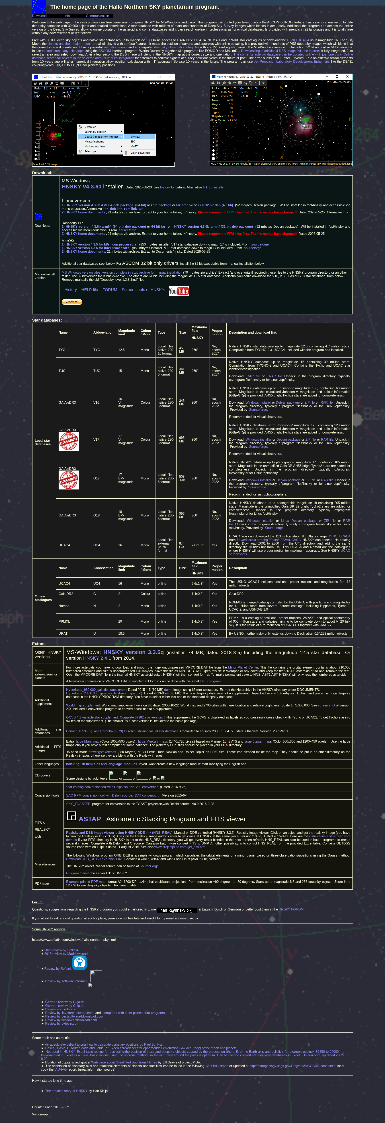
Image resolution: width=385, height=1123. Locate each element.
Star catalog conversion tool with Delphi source (101, 787)
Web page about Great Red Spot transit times (124, 1062)
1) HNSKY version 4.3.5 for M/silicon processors (99, 244)
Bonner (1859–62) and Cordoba (90, 731)
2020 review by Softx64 (61, 950)
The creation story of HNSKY (66, 1091)
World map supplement (83, 705)
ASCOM (104, 51)
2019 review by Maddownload (66, 954)
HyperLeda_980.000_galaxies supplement (96, 690)
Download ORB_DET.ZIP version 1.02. (94, 859)
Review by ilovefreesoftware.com (69, 1013)
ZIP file (310, 402)
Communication (97, 16)
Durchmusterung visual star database (151, 731)
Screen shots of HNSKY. (143, 289)
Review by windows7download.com (71, 1020)
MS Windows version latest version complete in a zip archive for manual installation (122, 272)
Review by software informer (66, 981)
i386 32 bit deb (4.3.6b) (215, 205)
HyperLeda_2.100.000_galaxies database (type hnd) (104, 693)
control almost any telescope (63, 51)
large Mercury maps (153, 741)
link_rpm (123, 209)
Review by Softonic (58, 968)
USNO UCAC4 (298, 40)
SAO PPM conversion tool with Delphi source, (100, 795)
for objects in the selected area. (79, 58)
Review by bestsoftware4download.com (74, 1016)
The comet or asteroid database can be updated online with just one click (287, 54)
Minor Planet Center (243, 667)
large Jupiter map (257, 741)
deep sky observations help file (176, 47)
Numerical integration (118, 58)
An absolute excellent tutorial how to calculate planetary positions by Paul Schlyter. (104, 1044)
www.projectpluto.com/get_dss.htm (179, 847)
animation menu (115, 47)
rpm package (161, 205)
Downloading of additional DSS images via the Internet (280, 51)
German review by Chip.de (64, 1005)
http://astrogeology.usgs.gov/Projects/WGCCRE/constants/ (293, 1066)
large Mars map (87, 741)
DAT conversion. (147, 795)
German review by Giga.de (64, 1002)
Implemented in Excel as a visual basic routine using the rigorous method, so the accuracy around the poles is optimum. (129, 1055)
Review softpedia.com (61, 1009)
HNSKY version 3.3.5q (133, 652)
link (345, 212)
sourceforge (127, 230)
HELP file (89, 289)
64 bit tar (158, 226)
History (70, 289)
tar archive (184, 205)
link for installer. (214, 187)
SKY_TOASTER (78, 804)
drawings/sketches (102, 752)
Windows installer (258, 402)
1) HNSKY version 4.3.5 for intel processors (95, 248)
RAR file (253, 376)
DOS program (210, 681)
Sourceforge (258, 409)
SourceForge (149, 866)
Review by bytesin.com (62, 1023)
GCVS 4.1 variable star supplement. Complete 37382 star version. (114, 717)
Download (39, 16)
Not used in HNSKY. (60, 1051)
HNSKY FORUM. (292, 909)
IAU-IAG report (217, 1066)
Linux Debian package (298, 520)
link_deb (109, 209)
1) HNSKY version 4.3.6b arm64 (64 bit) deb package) (104, 226)
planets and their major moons (69, 43)
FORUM (109, 289)
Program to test (78, 873)
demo (168, 690)
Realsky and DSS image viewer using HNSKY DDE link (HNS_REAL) (119, 832)
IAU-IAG (60, 1069)
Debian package (287, 402)
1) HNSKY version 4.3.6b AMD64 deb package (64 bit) (104, 205)
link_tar (137, 209)
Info (64, 16)
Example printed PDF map (85, 882)
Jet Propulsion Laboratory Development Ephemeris (292, 61)
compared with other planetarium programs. (134, 1013)
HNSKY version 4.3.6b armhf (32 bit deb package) (213, 226)
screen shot (326, 705)
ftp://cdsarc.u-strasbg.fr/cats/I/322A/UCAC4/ (269, 540)
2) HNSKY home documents (83, 212)
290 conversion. (147, 787)
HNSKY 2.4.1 (97, 658)
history (165, 187)
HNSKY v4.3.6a (82, 186)
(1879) (118, 731)
